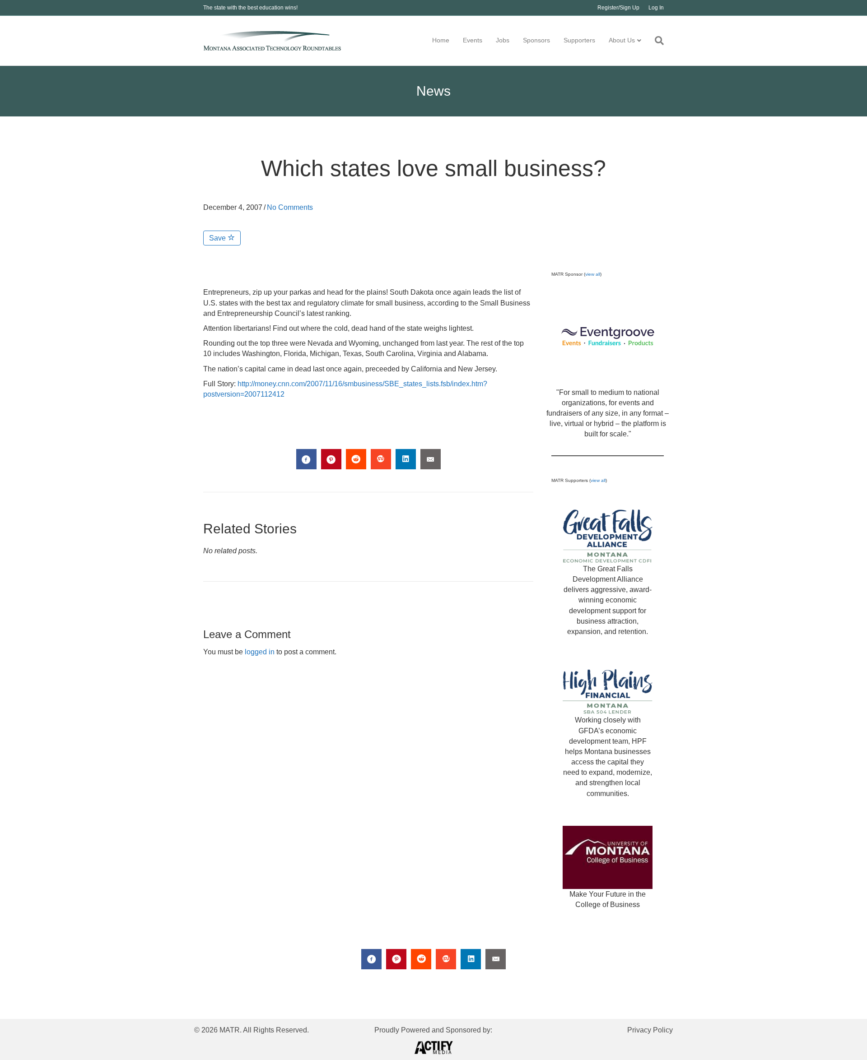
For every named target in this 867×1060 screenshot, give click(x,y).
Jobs (502, 40)
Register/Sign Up (618, 8)
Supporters (579, 40)
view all (592, 274)
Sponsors (536, 40)
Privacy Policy (650, 1030)
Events (472, 40)
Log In (656, 8)
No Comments (290, 207)
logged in (260, 652)
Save (218, 238)
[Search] (656, 40)
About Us (622, 40)
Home (440, 40)
